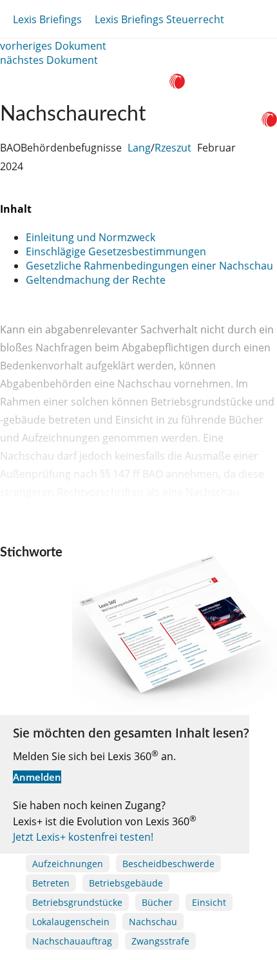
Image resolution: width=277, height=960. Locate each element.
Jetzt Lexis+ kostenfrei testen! (83, 837)
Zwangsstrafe (160, 941)
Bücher (157, 902)
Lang (139, 148)
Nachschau (153, 922)
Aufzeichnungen (67, 863)
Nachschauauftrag (72, 941)
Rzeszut (173, 148)
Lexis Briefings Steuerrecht (159, 19)
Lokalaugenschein (71, 922)
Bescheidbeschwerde (168, 863)
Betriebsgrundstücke (77, 902)
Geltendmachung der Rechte (96, 280)
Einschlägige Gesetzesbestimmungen (116, 251)
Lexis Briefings (47, 19)
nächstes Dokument (49, 60)
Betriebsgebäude (126, 883)
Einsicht (209, 902)
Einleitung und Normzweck (90, 237)
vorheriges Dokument (53, 46)
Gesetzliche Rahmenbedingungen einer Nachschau (149, 266)
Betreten (51, 883)
